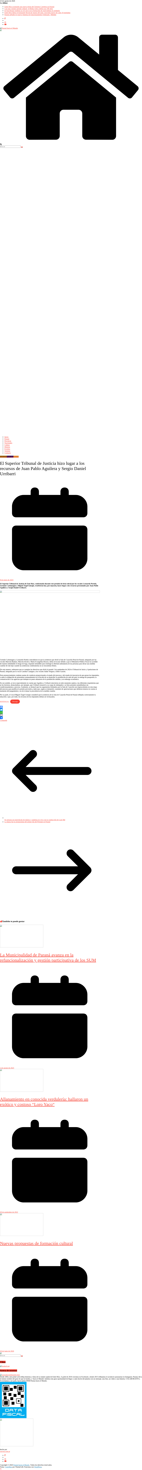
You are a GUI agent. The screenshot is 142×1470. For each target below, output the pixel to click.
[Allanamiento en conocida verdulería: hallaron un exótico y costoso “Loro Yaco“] (21, 1091)
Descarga (15, 701)
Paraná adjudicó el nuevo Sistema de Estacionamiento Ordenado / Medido (30, 15)
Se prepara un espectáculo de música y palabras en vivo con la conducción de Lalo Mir (34, 820)
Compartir (3, 720)
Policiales (10, 457)
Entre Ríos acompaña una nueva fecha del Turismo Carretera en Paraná (29, 7)
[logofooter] (10, 1375)
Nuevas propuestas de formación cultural (36, 1243)
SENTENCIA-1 (4, 701)
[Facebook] (49, 707)
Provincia (7, 441)
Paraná (6, 439)
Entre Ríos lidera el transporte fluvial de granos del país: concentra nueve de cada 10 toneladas (37, 13)
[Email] (49, 715)
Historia (7, 447)
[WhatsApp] (49, 712)
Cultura (7, 445)
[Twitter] (49, 709)
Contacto (7, 453)
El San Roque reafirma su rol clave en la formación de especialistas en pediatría (32, 11)
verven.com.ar (5, 1451)
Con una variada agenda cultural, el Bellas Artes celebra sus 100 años (28, 9)
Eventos (7, 449)
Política (16, 457)
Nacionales (8, 443)
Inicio (6, 437)
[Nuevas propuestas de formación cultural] (21, 1235)
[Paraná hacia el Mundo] (71, 142)
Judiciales (3, 457)
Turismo (7, 451)
